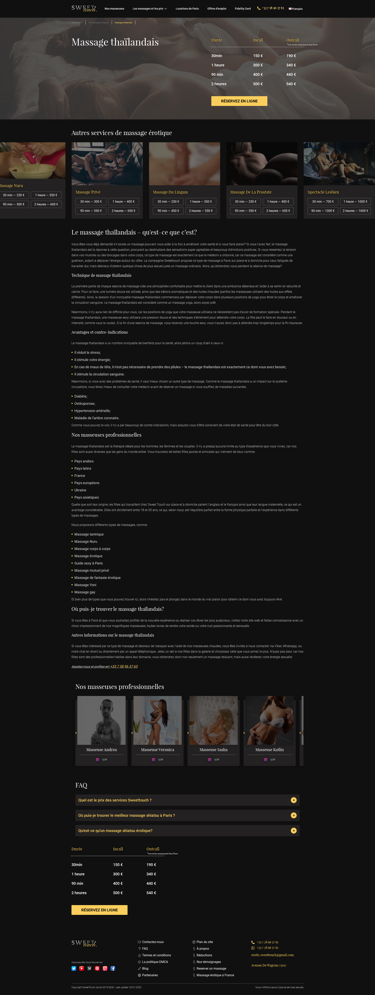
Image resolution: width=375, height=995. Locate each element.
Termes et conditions (156, 955)
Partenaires (150, 975)
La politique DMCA (155, 962)
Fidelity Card (243, 8)
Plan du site (205, 942)
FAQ (145, 948)
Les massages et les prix (148, 8)
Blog (145, 968)
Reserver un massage (211, 968)
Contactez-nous (153, 942)
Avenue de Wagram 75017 (268, 965)
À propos (203, 948)
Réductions (204, 955)
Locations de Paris (187, 8)
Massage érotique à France (215, 975)
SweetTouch (76, 22)
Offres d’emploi (216, 8)
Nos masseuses (114, 8)
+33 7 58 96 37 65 (273, 8)
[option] (110, 180)
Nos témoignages (209, 962)
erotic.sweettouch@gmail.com (272, 955)
